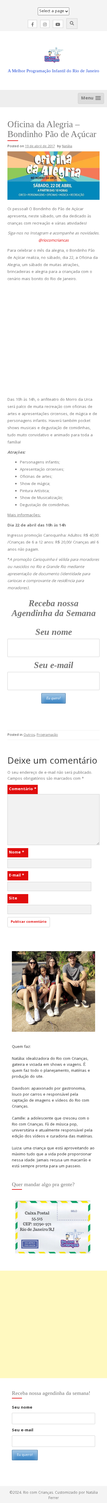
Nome (16, 852)
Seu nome (53, 632)
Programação (47, 735)
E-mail (16, 875)
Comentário (22, 789)
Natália (67, 146)
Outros (29, 735)
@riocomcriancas (53, 240)
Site (13, 898)
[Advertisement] (53, 340)
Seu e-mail (53, 665)
